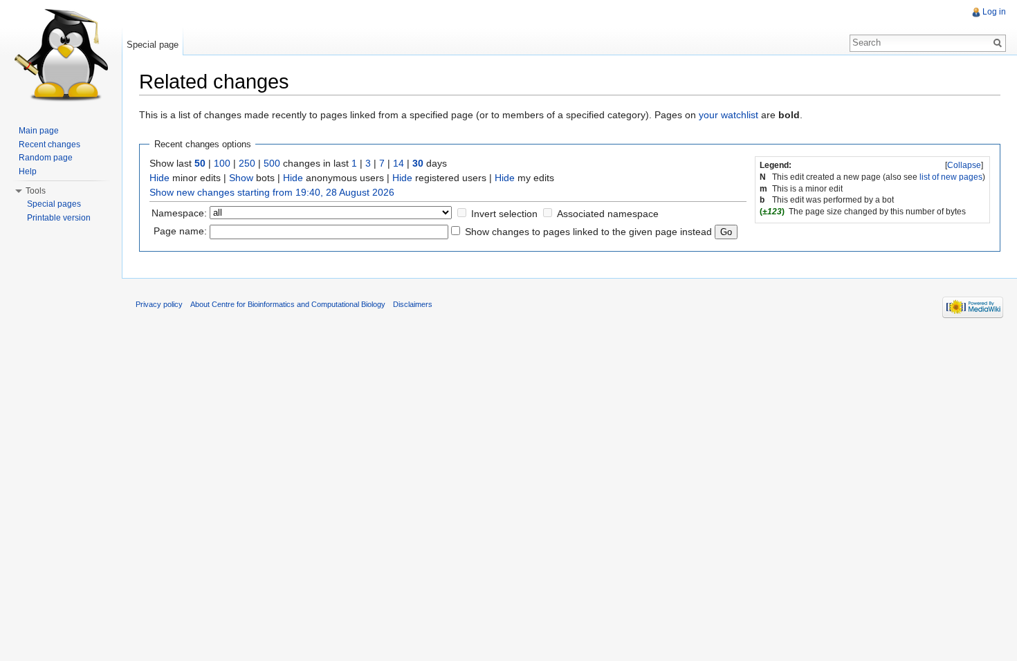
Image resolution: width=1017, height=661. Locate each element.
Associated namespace (608, 213)
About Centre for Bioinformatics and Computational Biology (287, 304)
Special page (152, 44)
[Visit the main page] (61, 55)
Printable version (59, 218)
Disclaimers (412, 304)
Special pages (54, 204)
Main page (39, 131)
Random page (46, 157)
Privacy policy (159, 304)
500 (272, 163)
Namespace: (179, 212)
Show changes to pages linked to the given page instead (588, 231)
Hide (159, 177)
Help (28, 171)
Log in (994, 12)
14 (398, 163)
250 (247, 163)
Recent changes (49, 144)
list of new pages (950, 177)
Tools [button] (36, 191)
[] (964, 165)
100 (222, 163)
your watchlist (728, 114)
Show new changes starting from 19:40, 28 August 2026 (271, 192)
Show (241, 177)
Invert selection (504, 213)
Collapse (964, 165)
